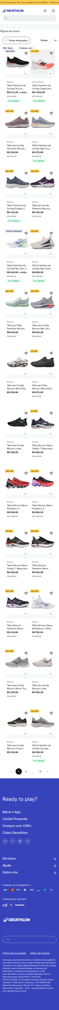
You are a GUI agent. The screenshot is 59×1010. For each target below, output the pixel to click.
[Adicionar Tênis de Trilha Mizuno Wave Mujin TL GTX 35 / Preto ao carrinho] (51, 374)
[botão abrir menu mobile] (45, 11)
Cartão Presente (15, 819)
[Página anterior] (11, 771)
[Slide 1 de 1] (17, 62)
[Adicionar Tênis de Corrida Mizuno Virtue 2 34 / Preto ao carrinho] (25, 734)
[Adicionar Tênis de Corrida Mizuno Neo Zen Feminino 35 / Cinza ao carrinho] (51, 314)
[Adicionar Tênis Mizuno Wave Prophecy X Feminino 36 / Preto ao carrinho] (51, 494)
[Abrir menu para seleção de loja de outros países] (29, 939)
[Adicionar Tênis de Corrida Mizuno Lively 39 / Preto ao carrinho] (25, 434)
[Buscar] (6, 18)
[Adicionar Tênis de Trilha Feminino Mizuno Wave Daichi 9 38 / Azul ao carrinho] (25, 314)
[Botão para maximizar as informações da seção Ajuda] (54, 865)
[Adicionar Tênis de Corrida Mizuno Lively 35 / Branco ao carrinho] (51, 674)
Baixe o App (11, 812)
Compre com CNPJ (17, 826)
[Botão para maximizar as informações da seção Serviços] (54, 858)
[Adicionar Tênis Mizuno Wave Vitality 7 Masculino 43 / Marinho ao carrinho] (51, 434)
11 (40, 771)
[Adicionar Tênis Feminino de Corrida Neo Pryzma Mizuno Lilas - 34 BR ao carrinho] (51, 134)
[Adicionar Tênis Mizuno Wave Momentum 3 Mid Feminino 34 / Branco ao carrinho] (51, 614)
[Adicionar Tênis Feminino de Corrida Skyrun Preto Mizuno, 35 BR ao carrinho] (25, 74)
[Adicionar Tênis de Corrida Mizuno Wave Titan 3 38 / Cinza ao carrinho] (25, 674)
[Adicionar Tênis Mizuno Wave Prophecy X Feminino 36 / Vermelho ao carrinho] (25, 494)
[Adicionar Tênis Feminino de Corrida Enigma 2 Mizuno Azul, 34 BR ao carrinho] (25, 194)
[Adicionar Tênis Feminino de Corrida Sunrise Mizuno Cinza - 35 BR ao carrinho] (51, 734)
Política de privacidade (14, 953)
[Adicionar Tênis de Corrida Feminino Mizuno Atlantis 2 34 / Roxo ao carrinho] (25, 134)
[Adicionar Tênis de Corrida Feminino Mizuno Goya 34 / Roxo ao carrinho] (51, 194)
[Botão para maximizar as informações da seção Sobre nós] (54, 872)
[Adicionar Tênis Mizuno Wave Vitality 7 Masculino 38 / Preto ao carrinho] (25, 554)
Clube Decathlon (15, 833)
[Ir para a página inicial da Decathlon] (13, 11)
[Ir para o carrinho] (53, 11)
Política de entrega (39, 953)
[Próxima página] (48, 771)
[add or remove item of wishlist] (26, 53)
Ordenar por (25, 48)
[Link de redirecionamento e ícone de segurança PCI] (11, 905)
